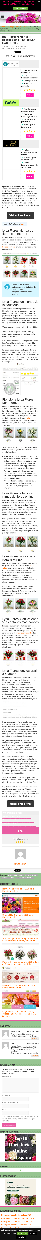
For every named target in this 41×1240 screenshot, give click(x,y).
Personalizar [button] (20, 1237)
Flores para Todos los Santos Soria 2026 (16, 1225)
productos (29, 418)
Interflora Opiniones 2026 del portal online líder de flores (18, 986)
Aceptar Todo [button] (22, 1233)
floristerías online (8, 878)
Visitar (29, 95)
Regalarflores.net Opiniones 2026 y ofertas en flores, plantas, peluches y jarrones (19, 1013)
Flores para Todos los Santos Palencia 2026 (17, 1218)
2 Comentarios (9, 48)
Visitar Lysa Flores (20, 215)
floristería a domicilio (16, 875)
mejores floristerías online (25, 878)
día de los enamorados (23, 633)
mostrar (23, 224)
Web (4, 1110)
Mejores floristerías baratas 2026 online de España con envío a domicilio (20, 963)
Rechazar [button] (33, 1233)
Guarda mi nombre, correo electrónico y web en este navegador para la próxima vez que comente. (20, 1119)
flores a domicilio (9, 247)
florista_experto (9, 46)
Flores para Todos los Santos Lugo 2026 (16, 1215)
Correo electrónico (10, 1103)
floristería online (31, 875)
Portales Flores (21, 27)
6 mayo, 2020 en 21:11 (32, 1043)
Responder (35, 1038)
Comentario (7, 1076)
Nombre (6, 1096)
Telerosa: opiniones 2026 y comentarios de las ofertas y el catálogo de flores (20, 939)
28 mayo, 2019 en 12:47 (31, 1031)
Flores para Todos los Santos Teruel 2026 (16, 1222)
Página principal (8, 27)
